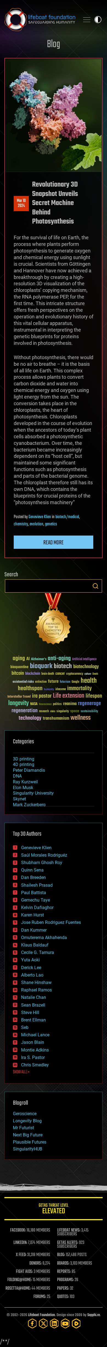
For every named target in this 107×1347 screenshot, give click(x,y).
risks (52, 711)
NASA (34, 704)
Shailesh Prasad (37, 885)
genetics (51, 524)
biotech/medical (67, 517)
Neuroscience (45, 704)
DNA (17, 776)
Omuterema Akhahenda (44, 937)
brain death (47, 674)
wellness (81, 718)
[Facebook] (32, 1323)
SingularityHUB (27, 1149)
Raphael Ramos (36, 990)
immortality (79, 688)
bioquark (41, 666)
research (44, 711)
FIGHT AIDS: (24, 1271)
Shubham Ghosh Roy (41, 862)
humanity (49, 689)
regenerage (89, 704)
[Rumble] (76, 1323)
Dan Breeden (33, 877)
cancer (60, 674)
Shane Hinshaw (36, 982)
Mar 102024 (21, 203)
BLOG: (61, 1255)
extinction (41, 682)
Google (75, 682)
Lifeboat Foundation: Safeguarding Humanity (39, 19)
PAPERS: (63, 1288)
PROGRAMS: (65, 1280)
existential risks (23, 682)
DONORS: (35, 1263)
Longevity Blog (27, 1120)
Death (95, 674)
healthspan (30, 688)
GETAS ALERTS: (67, 1242)
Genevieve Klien (40, 517)
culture (88, 674)
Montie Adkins (35, 1050)
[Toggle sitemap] (86, 19)
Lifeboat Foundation (41, 1315)
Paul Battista (33, 892)
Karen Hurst (32, 915)
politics (57, 704)
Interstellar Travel (19, 697)
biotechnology (86, 667)
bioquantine (19, 667)
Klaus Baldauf (35, 945)
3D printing (23, 759)
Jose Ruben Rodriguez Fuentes (51, 922)
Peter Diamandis (29, 770)
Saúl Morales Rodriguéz (44, 855)
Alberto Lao (32, 975)
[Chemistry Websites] (53, 620)
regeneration (25, 711)
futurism (65, 682)
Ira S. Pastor (33, 1057)
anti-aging (59, 658)
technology (30, 718)
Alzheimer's (38, 659)
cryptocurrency (74, 674)
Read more (53, 542)
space (74, 711)
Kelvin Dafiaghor (37, 907)
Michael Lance (35, 1034)
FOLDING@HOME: (19, 1280)
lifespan (94, 696)
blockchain (32, 674)
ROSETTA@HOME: (18, 1288)
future (53, 681)
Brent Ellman (33, 1020)
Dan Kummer (34, 930)
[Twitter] (43, 1323)
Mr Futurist (23, 1127)
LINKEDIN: (20, 1242)
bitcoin (18, 673)
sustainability (89, 712)
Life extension (68, 696)
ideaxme (60, 690)
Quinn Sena (32, 870)
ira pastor (42, 696)
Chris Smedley (35, 1065)
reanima (70, 703)
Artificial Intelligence (84, 659)
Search (95, 586)
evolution (36, 524)
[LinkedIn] (54, 1323)
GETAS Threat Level (53, 1209)
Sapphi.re (93, 1315)
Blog (53, 44)
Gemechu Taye (35, 900)
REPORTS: (64, 1271)
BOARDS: (63, 1263)
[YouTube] (65, 1323)
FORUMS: (39, 1296)
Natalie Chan (33, 997)
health (89, 681)
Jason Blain (32, 1042)
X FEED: (21, 1255)
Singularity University (33, 793)
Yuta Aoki (30, 959)
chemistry (21, 524)
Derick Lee (31, 967)
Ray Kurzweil (25, 781)
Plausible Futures (29, 1142)
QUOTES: (63, 1296)
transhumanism (56, 718)
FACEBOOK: (18, 1230)
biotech (63, 666)
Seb (25, 1027)
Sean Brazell (33, 1005)
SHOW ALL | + (21, 1072)
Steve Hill (30, 1012)
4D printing (23, 764)
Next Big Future (28, 1135)
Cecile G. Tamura (37, 952)
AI (28, 659)
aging (19, 658)
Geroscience (24, 1113)
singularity (63, 711)
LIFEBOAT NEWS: (68, 1230)
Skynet (19, 799)
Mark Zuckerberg (29, 804)
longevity (18, 703)
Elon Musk (23, 787)
